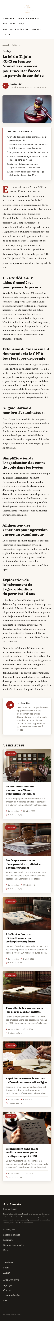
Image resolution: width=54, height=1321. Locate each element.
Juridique (9, 18)
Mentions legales (11, 1296)
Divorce (36, 29)
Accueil (5, 45)
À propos (7, 1285)
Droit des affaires (28, 18)
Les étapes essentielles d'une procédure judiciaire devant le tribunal (23, 864)
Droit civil (9, 24)
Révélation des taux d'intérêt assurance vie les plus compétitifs (20, 938)
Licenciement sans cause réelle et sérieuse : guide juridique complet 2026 (22, 1152)
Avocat (7, 35)
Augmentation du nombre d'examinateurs (28, 152)
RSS (5, 1301)
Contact (7, 1290)
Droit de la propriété (16, 29)
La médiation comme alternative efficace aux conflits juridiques (20, 790)
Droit (22, 24)
